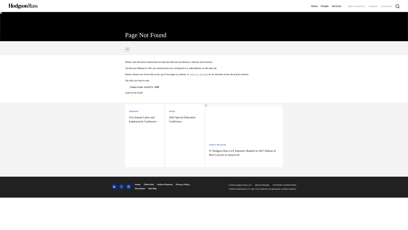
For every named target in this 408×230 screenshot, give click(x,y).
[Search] (398, 6)
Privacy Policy (183, 184)
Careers (373, 6)
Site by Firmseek (262, 185)
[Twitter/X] (121, 188)
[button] (127, 51)
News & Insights (356, 6)
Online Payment (165, 184)
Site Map (152, 188)
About (314, 6)
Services (336, 6)
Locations (386, 6)
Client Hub (149, 184)
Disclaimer (140, 188)
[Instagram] (128, 188)
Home (138, 184)
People (325, 6)
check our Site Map (199, 74)
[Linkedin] (114, 188)
